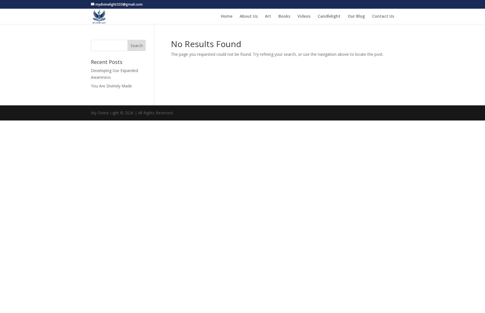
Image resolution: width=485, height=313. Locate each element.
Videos (304, 16)
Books (284, 16)
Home (226, 16)
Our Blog (356, 16)
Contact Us (383, 16)
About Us (249, 16)
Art (268, 16)
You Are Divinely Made (111, 86)
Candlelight (329, 16)
